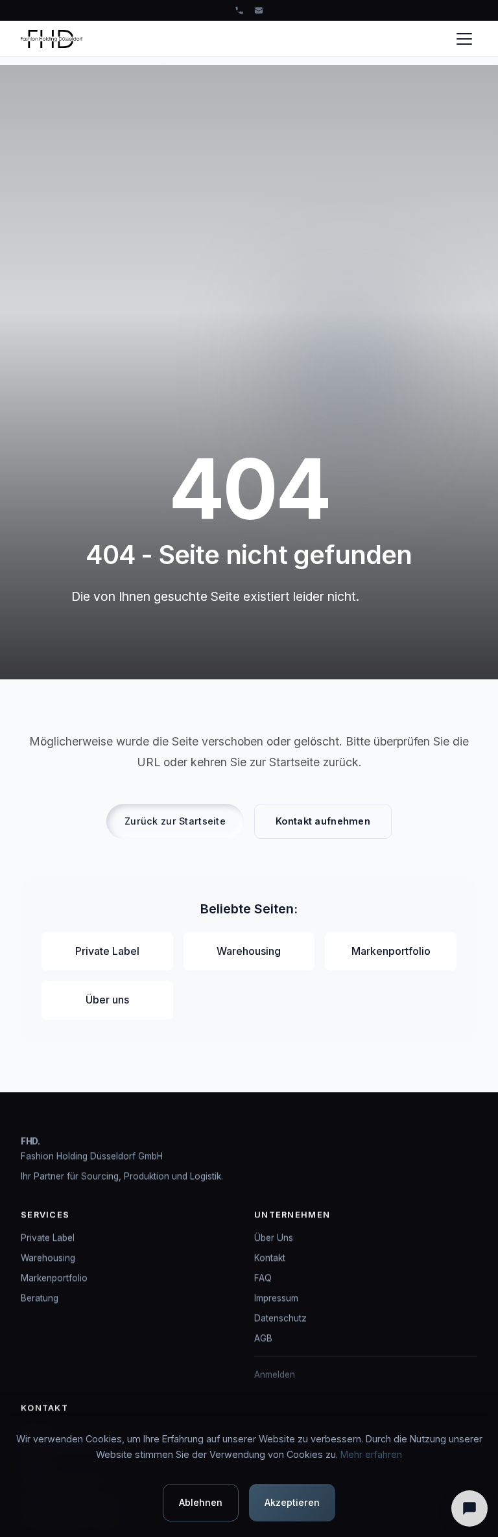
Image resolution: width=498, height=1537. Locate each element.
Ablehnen (200, 1502)
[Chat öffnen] (469, 1508)
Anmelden (274, 1374)
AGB (263, 1338)
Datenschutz (280, 1318)
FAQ (263, 1277)
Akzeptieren (292, 1502)
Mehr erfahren (371, 1454)
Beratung (39, 1298)
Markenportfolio (391, 950)
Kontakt (269, 1257)
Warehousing (249, 950)
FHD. (30, 1141)
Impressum (276, 1298)
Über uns (107, 999)
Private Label (107, 950)
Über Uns (273, 1237)
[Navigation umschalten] (464, 39)
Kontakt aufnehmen (323, 821)
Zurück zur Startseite (175, 821)
